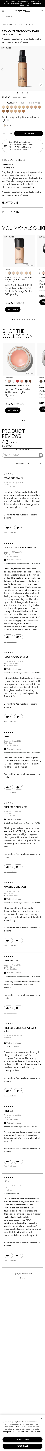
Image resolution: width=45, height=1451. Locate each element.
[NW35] (35, 107)
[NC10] (9, 273)
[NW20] (11, 107)
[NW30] (31, 107)
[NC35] (11, 111)
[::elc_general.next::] (33, 273)
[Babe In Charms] (17, 381)
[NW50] (7, 111)
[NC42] (15, 111)
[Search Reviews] (41, 455)
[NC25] (23, 107)
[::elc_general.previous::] (6, 273)
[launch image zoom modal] (41, 85)
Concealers (28, 24)
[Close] (41, 1418)
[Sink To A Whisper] (13, 381)
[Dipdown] (41, 381)
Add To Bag (29, 133)
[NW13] (26, 273)
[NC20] (7, 107)
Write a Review (22, 449)
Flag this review (10, 532)
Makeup (12, 24)
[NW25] (27, 107)
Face (19, 24)
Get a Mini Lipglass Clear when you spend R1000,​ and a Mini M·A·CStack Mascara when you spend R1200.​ (22, 3)
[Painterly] (9, 381)
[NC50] (3, 111)
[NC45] (19, 111)
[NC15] (3, 107)
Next (22, 1278)
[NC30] (19, 107)
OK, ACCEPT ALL (22, 1439)
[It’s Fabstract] (30, 381)
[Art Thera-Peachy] (22, 381)
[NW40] (39, 107)
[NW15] (15, 107)
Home (4, 24)
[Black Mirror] (26, 381)
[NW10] (17, 273)
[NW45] (23, 111)
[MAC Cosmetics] (22, 11)
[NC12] (22, 273)
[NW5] (13, 273)
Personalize (22, 1446)
